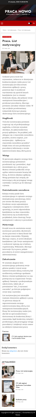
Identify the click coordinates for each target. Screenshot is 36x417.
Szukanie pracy (21, 400)
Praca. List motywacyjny (24, 371)
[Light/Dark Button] (30, 23)
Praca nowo (18, 11)
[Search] (34, 23)
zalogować (13, 351)
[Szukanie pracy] (8, 400)
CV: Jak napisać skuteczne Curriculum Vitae (23, 385)
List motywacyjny (7, 37)
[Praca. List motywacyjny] (8, 372)
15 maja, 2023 (20, 402)
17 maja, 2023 (7, 48)
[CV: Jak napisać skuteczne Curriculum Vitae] (8, 386)
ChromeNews (26, 413)
